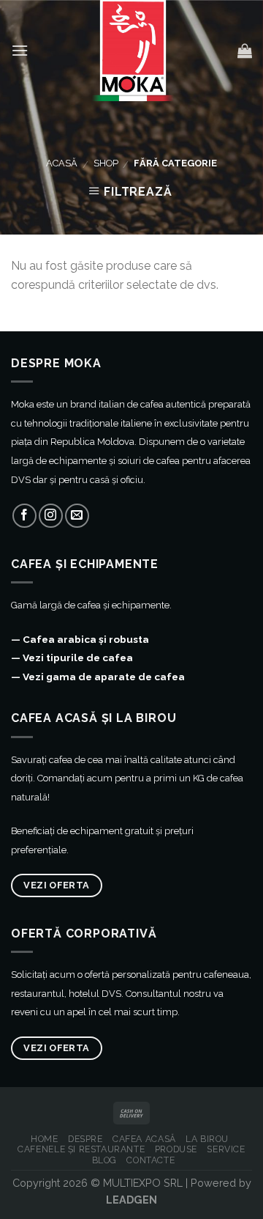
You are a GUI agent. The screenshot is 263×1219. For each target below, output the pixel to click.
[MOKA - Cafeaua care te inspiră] (132, 50)
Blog (104, 1159)
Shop (106, 163)
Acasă (61, 163)
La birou (207, 1138)
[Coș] (244, 50)
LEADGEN (131, 1199)
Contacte (150, 1159)
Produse (176, 1148)
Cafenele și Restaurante (81, 1148)
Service (226, 1148)
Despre (85, 1138)
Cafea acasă (144, 1138)
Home (44, 1138)
